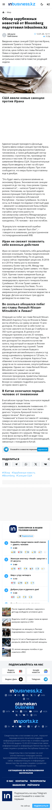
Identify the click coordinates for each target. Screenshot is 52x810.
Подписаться (41, 806)
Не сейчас (25, 806)
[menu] (4, 4)
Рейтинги (33, 785)
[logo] (23, 4)
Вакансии (19, 785)
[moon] (42, 4)
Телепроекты (38, 781)
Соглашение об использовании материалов (26, 771)
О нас (10, 781)
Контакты (21, 781)
